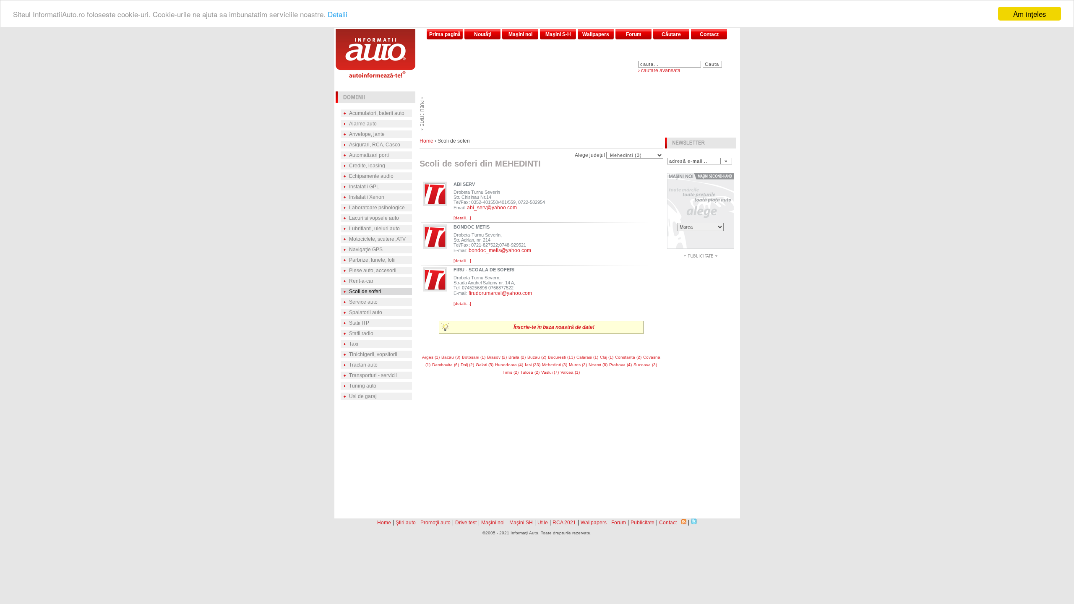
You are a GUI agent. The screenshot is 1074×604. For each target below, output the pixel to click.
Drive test (466, 523)
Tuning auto (362, 386)
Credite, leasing (367, 166)
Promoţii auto (435, 523)
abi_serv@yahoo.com (492, 208)
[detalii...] (462, 218)
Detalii (337, 14)
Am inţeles (1029, 13)
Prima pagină (445, 34)
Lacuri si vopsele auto (374, 218)
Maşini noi (520, 34)
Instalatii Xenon (366, 197)
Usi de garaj (363, 396)
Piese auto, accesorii (372, 270)
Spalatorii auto (365, 312)
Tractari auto (363, 365)
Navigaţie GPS (366, 250)
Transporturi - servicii (373, 375)
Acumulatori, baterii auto (376, 113)
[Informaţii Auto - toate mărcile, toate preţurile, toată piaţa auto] (375, 75)
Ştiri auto (406, 523)
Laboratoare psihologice (377, 208)
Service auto (363, 302)
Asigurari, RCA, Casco (374, 145)
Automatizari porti (369, 155)
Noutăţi (482, 34)
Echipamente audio (371, 176)
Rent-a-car (361, 281)
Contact (709, 34)
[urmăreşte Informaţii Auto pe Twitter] (694, 522)
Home (426, 141)
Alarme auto (363, 124)
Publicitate (642, 523)
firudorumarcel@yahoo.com (500, 293)
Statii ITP (359, 323)
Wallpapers (595, 34)
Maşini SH (521, 523)
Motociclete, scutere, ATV (377, 239)
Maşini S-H (558, 34)
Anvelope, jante (367, 134)
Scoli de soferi (365, 291)
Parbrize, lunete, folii (372, 260)
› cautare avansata (659, 70)
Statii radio (361, 333)
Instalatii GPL (364, 187)
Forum (633, 34)
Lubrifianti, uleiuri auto (374, 229)
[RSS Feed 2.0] (683, 522)
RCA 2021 (564, 523)
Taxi (353, 344)
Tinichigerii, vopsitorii (373, 354)
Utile (542, 523)
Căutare (671, 34)
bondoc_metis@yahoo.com (500, 250)
